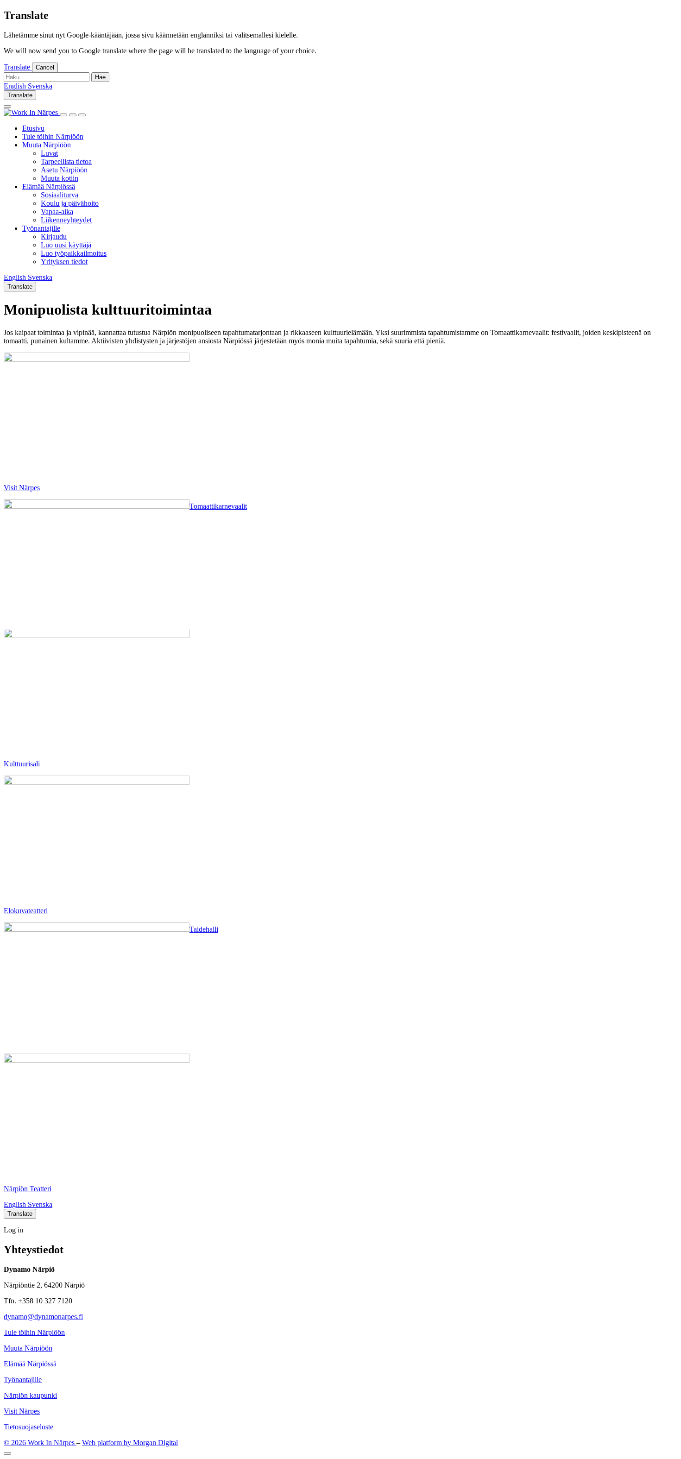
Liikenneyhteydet (66, 220)
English (16, 1204)
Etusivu (33, 128)
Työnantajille (41, 228)
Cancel (45, 67)
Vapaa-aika (57, 211)
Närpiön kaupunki (30, 1395)
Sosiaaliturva (59, 195)
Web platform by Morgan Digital (130, 1442)
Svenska (40, 1204)
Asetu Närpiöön (64, 170)
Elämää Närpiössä (48, 186)
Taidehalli (203, 929)
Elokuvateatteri (26, 911)
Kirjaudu (54, 236)
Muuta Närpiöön (46, 145)
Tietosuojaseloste (28, 1427)
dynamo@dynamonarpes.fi (43, 1316)
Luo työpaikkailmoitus (74, 253)
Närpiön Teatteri (27, 1189)
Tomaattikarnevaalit (218, 506)
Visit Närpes (22, 488)
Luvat (49, 153)
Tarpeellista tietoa (66, 161)
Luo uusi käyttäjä (66, 245)
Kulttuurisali (23, 764)
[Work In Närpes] (32, 112)
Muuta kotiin (59, 178)
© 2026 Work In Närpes (40, 1442)
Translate (18, 67)
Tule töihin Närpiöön (52, 136)
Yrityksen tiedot (64, 261)
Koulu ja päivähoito (70, 203)
